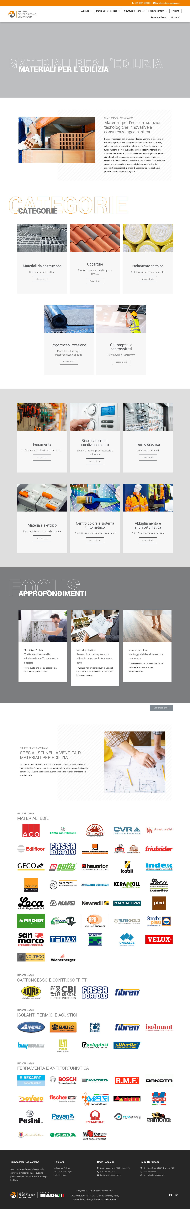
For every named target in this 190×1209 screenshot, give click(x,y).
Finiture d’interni (156, 10)
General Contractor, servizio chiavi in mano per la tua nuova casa (95, 659)
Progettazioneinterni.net (105, 1199)
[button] (161, 708)
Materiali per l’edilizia (106, 10)
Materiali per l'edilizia (33, 650)
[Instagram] (177, 1195)
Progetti (175, 10)
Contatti (175, 17)
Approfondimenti (159, 17)
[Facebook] (170, 1195)
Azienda (85, 10)
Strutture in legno (132, 10)
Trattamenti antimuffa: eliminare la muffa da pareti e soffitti (41, 659)
